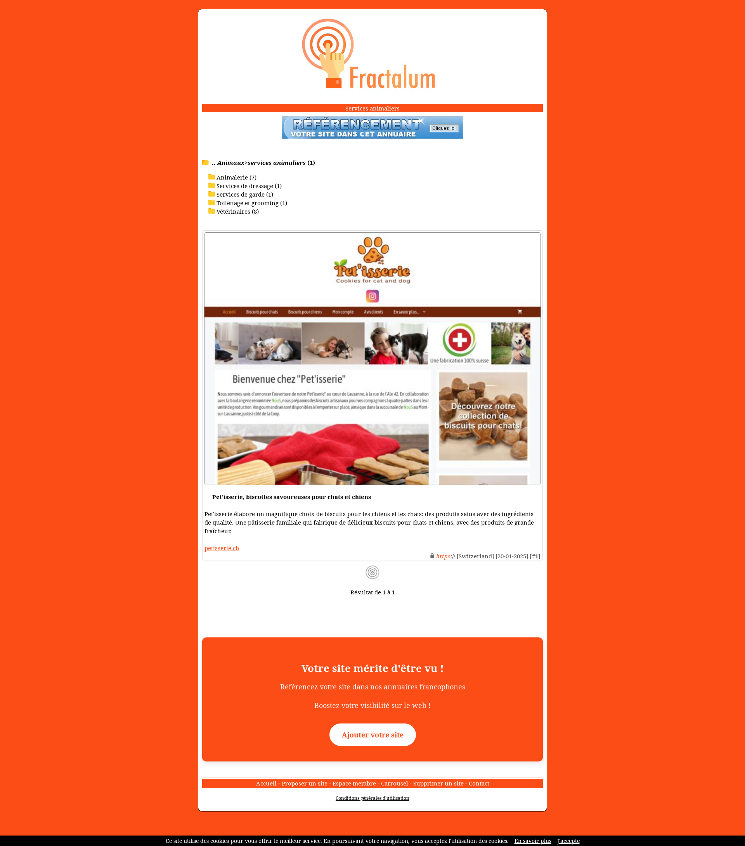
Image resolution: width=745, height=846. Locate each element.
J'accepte (568, 840)
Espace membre (354, 783)
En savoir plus (533, 840)
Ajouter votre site (373, 734)
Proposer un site (304, 783)
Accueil (266, 783)
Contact (479, 783)
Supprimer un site (438, 783)
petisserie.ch (221, 548)
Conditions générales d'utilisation (372, 798)
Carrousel (394, 783)
